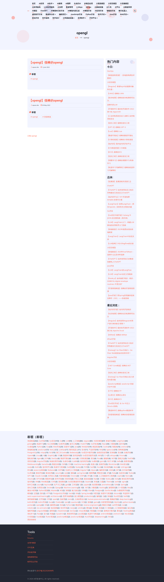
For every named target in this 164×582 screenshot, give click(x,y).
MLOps (88, 7)
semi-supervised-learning (37, 496)
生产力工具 (58, 484)
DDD (99, 511)
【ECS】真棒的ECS (114, 152)
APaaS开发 (111, 339)
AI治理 (60, 7)
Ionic (70, 499)
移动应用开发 (127, 479)
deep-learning (125, 499)
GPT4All (39, 479)
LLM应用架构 (49, 7)
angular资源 (42, 511)
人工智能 (76, 441)
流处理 (62, 499)
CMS (63, 464)
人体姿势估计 (80, 499)
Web (61, 505)
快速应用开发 (55, 461)
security (58, 473)
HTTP (48, 493)
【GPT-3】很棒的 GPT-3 (116, 127)
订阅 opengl (32, 136)
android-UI (117, 514)
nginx (124, 481)
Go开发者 (94, 444)
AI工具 (109, 7)
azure (39, 484)
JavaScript (42, 449)
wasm (74, 458)
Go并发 (30, 473)
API (108, 473)
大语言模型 (112, 3)
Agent (39, 458)
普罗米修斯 (67, 496)
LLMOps (62, 449)
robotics (30, 508)
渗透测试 (111, 487)
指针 (41, 493)
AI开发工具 (52, 476)
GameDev (45, 464)
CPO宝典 (30, 547)
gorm (102, 461)
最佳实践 (87, 479)
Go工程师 (51, 444)
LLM (67, 441)
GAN (116, 484)
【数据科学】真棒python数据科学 (120, 410)
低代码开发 (84, 461)
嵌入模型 (77, 496)
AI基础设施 (99, 7)
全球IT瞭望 (31, 543)
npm (66, 502)
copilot (120, 476)
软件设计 (56, 18)
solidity (81, 508)
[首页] (28, 10)
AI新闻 (59, 3)
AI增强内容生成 (74, 11)
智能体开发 (111, 11)
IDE (46, 505)
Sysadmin (60, 514)
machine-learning (81, 464)
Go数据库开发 (122, 490)
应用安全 (40, 487)
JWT (117, 470)
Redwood (51, 470)
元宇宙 (41, 499)
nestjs (72, 508)
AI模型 (34, 11)
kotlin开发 (42, 502)
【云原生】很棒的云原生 (116, 395)
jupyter (86, 484)
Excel (99, 467)
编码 (98, 496)
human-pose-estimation (97, 499)
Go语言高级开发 (89, 455)
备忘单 (130, 508)
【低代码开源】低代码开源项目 (119, 309)
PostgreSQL (32, 452)
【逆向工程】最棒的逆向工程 (118, 123)
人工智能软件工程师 (106, 476)
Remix (127, 476)
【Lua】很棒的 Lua (114, 131)
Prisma (122, 455)
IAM (36, 481)
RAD (109, 517)
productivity (89, 496)
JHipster (54, 490)
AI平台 (117, 7)
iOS (59, 455)
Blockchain (113, 464)
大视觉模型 (100, 3)
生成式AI (77, 3)
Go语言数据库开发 (75, 481)
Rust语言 (117, 496)
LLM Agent (125, 467)
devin (116, 467)
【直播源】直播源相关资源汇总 (119, 181)
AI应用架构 (36, 7)
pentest (30, 505)
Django (58, 487)
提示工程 (73, 444)
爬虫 (88, 508)
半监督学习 (127, 493)
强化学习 (30, 514)
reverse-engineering (91, 505)
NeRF (125, 496)
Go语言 (52, 441)
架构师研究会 (32, 557)
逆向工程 (30, 487)
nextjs (29, 467)
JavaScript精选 (62, 517)
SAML (111, 470)
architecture (55, 496)
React (104, 444)
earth (117, 481)
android (124, 447)
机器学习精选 (93, 514)
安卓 (83, 449)
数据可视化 (65, 458)
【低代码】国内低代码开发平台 (119, 144)
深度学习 (67, 447)
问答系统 (68, 479)
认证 (66, 473)
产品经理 (92, 449)
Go (61, 441)
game (96, 502)
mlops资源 (83, 511)
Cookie (105, 447)
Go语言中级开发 (87, 452)
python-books (128, 502)
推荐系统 (127, 461)
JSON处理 (126, 470)
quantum (74, 502)
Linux (38, 455)
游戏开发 (102, 464)
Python (40, 447)
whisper (113, 455)
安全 (119, 452)
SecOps (73, 511)
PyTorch (69, 505)
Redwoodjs (74, 452)
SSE (94, 476)
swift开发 (115, 505)
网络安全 (100, 473)
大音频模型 (124, 3)
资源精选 (47, 117)
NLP (50, 452)
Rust (99, 458)
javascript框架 (39, 470)
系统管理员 (71, 514)
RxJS (95, 479)
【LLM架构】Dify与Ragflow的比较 (120, 243)
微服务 (106, 458)
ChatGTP (83, 444)
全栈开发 (127, 452)
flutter (131, 473)
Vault (71, 493)
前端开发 (109, 441)
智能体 (114, 447)
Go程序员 (62, 444)
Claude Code (40, 476)
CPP (48, 499)
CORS (53, 481)
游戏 (89, 502)
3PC (88, 476)
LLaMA (74, 461)
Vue (47, 447)
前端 (109, 496)
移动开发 (35, 18)
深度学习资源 (106, 493)
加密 (67, 490)
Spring (123, 484)
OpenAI (30, 455)
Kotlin (37, 467)
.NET (86, 487)
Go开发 (110, 211)
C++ (105, 455)
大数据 (93, 487)
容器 (100, 508)
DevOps (110, 71)
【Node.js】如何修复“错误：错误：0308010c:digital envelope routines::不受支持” (120, 281)
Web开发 (124, 14)
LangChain (120, 441)
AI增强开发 (87, 11)
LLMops (79, 7)
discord (117, 493)
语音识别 (30, 461)
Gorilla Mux (109, 490)
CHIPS (82, 476)
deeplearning (100, 517)
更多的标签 (31, 519)
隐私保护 (30, 458)
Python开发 (90, 14)
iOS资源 (30, 517)
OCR (83, 502)
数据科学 (66, 455)
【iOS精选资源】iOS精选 (116, 148)
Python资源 (43, 490)
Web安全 (123, 464)
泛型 (35, 493)
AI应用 (41, 3)
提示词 (121, 444)
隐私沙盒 (121, 458)
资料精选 (121, 449)
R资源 (92, 511)
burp (51, 502)
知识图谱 (95, 484)
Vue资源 (39, 517)
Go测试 (94, 461)
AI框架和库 (127, 7)
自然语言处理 (102, 452)
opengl (35, 79)
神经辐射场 (31, 499)
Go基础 (30, 447)
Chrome (74, 476)
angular (87, 441)
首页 (33, 3)
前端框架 (30, 449)
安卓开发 (63, 508)
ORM (83, 490)
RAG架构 (107, 467)
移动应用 (49, 473)
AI (44, 455)
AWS (100, 455)
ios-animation (42, 508)
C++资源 (121, 487)
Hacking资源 (128, 511)
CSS (69, 464)
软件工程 (30, 484)
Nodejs (78, 467)
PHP (85, 467)
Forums (30, 538)
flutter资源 (50, 517)
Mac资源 (128, 514)
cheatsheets (62, 511)
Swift (92, 467)
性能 (51, 514)
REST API (110, 461)
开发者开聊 (31, 552)
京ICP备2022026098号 (45, 571)
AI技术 (50, 3)
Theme (109, 481)
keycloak (47, 484)
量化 (118, 511)
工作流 (74, 484)
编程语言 (63, 14)
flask (39, 514)
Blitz (29, 470)
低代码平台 (47, 467)
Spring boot (86, 493)
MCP (113, 458)
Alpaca (93, 470)
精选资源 (95, 447)
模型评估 (48, 479)
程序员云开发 (32, 561)
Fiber (90, 490)
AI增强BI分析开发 (57, 11)
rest (123, 505)
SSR (101, 479)
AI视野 (68, 3)
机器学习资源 (59, 467)
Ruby (114, 473)
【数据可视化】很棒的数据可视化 (120, 135)
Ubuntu (30, 479)
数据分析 (55, 464)
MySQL (117, 502)
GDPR (60, 470)
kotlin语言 (31, 502)
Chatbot (59, 502)
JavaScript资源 (76, 517)
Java (76, 447)
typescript (110, 449)
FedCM (130, 458)
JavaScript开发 (76, 14)
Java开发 (113, 14)
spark (55, 499)
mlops (42, 452)
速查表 (52, 511)
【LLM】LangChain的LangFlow (119, 270)
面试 (94, 508)
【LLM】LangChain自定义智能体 (119, 274)
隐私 (72, 473)
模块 (29, 493)
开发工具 (77, 479)
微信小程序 (31, 490)
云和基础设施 (68, 18)
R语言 (95, 493)
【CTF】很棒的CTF (114, 391)
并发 (95, 481)
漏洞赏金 (53, 505)
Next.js (52, 449)
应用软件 (82, 18)
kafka (119, 461)
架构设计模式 (109, 511)
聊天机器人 (123, 11)
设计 (45, 514)
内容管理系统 (106, 502)
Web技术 (85, 447)
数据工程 (105, 505)
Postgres (98, 490)
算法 (92, 458)
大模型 (112, 444)
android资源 (105, 514)
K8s (77, 493)
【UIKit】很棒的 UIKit (115, 93)
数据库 (78, 505)
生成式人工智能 (71, 470)
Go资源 (70, 467)
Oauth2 (88, 481)
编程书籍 (30, 511)
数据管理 (69, 7)
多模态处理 (88, 3)
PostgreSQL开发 (59, 493)
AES (61, 490)
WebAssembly (33, 464)
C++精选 (108, 508)
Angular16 (84, 470)
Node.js (109, 479)
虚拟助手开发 (37, 14)
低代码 (30, 481)
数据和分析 (51, 14)
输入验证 (75, 490)
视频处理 (113, 499)
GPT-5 (29, 476)
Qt (104, 496)
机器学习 (40, 444)
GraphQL (51, 455)
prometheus (107, 484)
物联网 (91, 473)
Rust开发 (88, 517)
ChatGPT (44, 11)
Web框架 (44, 481)
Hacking (102, 487)
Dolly (117, 479)
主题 (102, 481)
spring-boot (81, 473)
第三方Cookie (61, 452)
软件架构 (45, 18)
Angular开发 (112, 357)
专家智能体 (63, 476)
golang (30, 444)
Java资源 (81, 514)
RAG (101, 449)
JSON (47, 458)
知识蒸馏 (54, 508)
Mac (129, 487)
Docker (49, 487)
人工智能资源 (119, 508)
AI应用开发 (99, 11)
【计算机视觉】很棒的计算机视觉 (120, 139)
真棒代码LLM (112, 105)
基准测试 (61, 481)
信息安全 (122, 473)
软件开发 (102, 14)
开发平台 (93, 18)
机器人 (93, 464)
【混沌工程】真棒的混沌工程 (118, 156)
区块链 (112, 452)
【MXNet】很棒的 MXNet (117, 335)
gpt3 (67, 484)
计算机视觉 (84, 458)
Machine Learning (71, 487)
